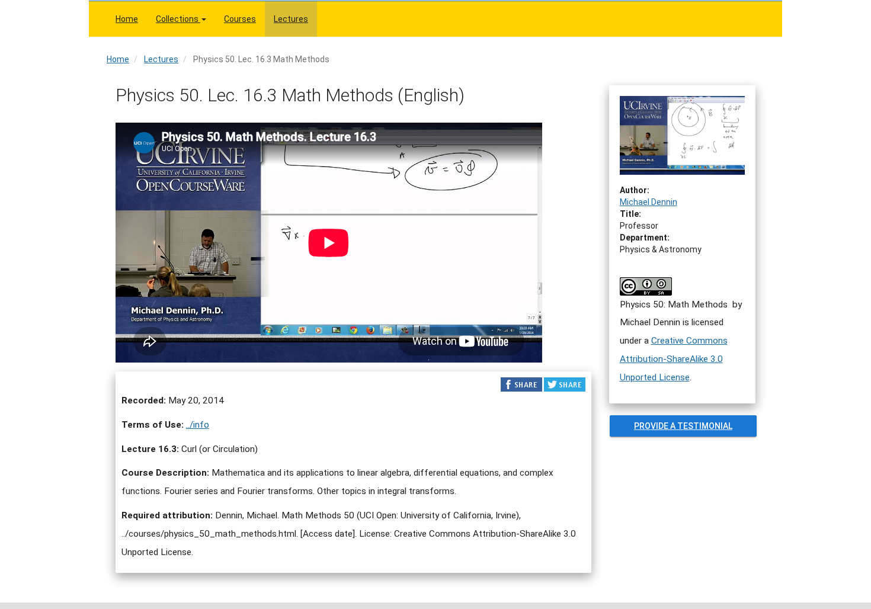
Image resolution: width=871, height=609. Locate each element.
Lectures (291, 19)
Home (127, 19)
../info (197, 424)
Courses (240, 19)
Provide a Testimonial (682, 426)
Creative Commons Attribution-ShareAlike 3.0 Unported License (674, 359)
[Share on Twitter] (564, 384)
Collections (178, 19)
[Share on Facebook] (521, 384)
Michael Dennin (648, 202)
